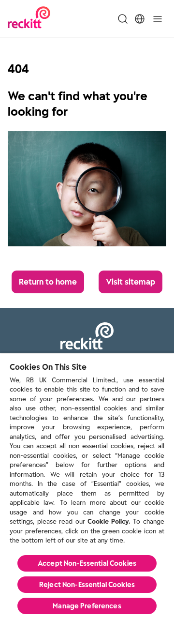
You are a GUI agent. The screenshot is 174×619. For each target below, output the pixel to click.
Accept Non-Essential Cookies (87, 563)
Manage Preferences (87, 606)
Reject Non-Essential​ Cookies (87, 584)
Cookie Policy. (108, 521)
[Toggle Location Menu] (139, 18)
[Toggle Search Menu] (122, 18)
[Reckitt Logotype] (29, 18)
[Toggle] (157, 18)
